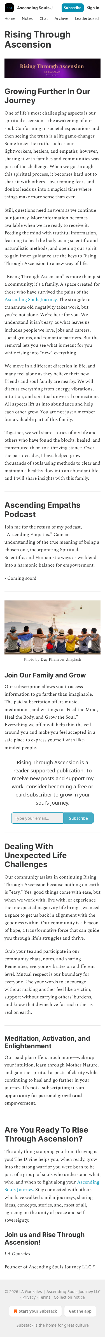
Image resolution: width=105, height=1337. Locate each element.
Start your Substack (38, 1311)
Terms (44, 1297)
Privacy (29, 1297)
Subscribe (72, 7)
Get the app (80, 1311)
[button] (9, 18)
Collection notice (69, 1297)
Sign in (93, 7)
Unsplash (73, 659)
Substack (25, 1325)
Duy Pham (50, 659)
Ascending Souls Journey (30, 299)
